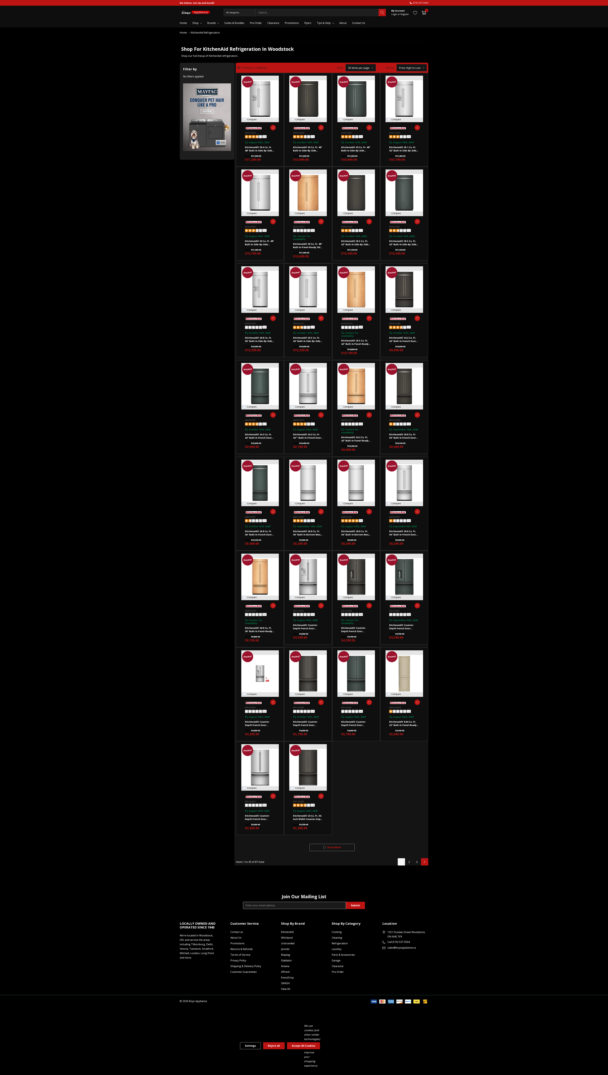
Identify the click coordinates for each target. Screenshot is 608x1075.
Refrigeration (340, 943)
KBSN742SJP (394, 226)
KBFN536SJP (250, 517)
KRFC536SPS (250, 707)
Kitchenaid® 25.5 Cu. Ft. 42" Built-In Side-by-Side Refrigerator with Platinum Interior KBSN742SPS (306, 339)
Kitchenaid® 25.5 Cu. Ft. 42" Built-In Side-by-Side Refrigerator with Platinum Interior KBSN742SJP (402, 243)
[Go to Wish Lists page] (415, 12)
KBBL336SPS (298, 517)
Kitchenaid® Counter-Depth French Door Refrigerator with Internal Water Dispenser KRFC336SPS (259, 817)
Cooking (337, 932)
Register (404, 14)
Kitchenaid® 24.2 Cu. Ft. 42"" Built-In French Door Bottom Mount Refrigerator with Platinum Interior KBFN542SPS (307, 436)
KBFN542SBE (394, 323)
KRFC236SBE (298, 801)
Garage (336, 960)
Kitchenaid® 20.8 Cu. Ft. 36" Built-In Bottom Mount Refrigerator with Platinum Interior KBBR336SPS (356, 533)
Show (340, 67)
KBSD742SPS (394, 132)
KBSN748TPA (299, 226)
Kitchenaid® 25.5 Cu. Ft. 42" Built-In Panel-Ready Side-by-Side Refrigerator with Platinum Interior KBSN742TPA (355, 342)
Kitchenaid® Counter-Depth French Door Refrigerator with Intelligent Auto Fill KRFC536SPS (257, 723)
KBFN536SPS (394, 517)
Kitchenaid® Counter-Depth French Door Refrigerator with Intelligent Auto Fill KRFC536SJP (401, 627)
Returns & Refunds (241, 949)
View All (285, 989)
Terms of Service (240, 954)
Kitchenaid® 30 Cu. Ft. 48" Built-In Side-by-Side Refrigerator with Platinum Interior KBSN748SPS (259, 243)
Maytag (285, 954)
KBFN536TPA (250, 610)
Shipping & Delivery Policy (245, 966)
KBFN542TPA (347, 420)
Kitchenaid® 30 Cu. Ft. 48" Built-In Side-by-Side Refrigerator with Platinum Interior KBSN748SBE (307, 149)
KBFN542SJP (250, 420)
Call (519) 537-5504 (398, 942)
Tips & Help (324, 23)
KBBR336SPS (346, 517)
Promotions (237, 943)
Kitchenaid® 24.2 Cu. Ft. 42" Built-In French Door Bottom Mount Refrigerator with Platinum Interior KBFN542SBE (402, 339)
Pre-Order (338, 972)
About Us (235, 937)
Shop (195, 23)
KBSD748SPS (250, 132)
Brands (211, 23)
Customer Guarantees (243, 972)
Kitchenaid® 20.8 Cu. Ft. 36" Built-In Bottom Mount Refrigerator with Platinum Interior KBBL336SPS (308, 533)
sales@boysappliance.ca (401, 947)
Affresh (285, 972)
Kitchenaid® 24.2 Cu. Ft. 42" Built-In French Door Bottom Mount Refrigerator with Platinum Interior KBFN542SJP (258, 436)
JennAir (285, 949)
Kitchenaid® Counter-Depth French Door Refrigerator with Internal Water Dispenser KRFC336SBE (307, 723)
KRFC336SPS (250, 801)
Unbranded (287, 943)
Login (394, 14)
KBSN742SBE (346, 226)
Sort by (390, 67)
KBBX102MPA (395, 707)
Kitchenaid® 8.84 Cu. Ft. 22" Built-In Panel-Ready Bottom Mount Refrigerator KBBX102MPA (404, 723)
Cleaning (337, 937)
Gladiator (286, 960)
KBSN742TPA (347, 323)
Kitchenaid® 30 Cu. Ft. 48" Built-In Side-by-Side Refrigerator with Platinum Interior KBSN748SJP (355, 149)
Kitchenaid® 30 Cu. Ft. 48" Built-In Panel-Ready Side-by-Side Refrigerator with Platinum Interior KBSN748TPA (308, 245)
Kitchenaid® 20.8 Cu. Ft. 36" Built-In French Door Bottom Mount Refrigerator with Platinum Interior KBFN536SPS (402, 533)
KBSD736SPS (250, 323)
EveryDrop (287, 977)
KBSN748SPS (250, 226)
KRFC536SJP (394, 610)
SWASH (285, 983)
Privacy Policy (238, 960)
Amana (285, 966)
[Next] (424, 862)
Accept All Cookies (303, 1045)
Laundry (337, 949)
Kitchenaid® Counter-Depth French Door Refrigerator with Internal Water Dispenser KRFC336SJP (355, 723)
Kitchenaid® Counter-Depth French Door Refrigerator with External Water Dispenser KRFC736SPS (307, 627)
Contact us (236, 932)
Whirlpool (287, 937)
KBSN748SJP (346, 132)
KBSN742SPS (298, 323)
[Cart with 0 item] (424, 12)
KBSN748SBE (298, 132)
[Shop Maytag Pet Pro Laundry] (207, 117)
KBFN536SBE (394, 420)
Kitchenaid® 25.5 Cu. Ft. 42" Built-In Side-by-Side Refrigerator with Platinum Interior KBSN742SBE (354, 243)
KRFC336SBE (298, 707)
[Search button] (382, 12)
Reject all (274, 1045)
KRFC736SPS (298, 610)
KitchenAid (287, 932)
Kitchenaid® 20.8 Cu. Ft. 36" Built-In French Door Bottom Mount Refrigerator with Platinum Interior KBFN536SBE (402, 436)
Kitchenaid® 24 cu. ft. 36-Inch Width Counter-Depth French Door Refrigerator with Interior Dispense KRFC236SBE (308, 817)
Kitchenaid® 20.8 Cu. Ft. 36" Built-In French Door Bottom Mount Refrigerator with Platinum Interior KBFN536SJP (258, 533)
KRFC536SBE (346, 610)
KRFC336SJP (346, 707)
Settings (250, 1045)
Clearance (337, 966)
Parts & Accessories (343, 954)
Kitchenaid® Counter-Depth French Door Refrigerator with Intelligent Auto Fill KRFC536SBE (353, 629)
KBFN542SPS (298, 420)
